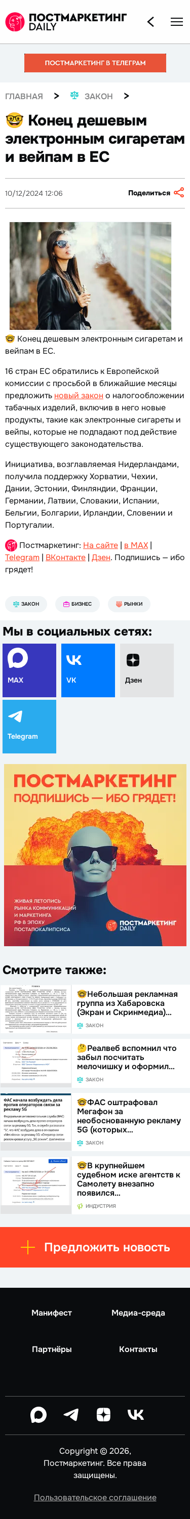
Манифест (51, 1313)
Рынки (133, 604)
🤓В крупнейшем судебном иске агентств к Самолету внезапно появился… (128, 1179)
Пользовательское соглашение (95, 1497)
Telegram (22, 557)
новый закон (78, 395)
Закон (30, 604)
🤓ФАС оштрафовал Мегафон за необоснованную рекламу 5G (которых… (129, 1116)
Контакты (138, 1349)
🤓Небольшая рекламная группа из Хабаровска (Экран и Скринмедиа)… (127, 1003)
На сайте (100, 545)
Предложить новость (107, 1247)
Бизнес (81, 604)
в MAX (136, 545)
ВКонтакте (66, 557)
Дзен (101, 557)
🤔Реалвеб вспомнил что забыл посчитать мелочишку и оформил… (127, 1057)
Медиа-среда (138, 1313)
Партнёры (52, 1349)
